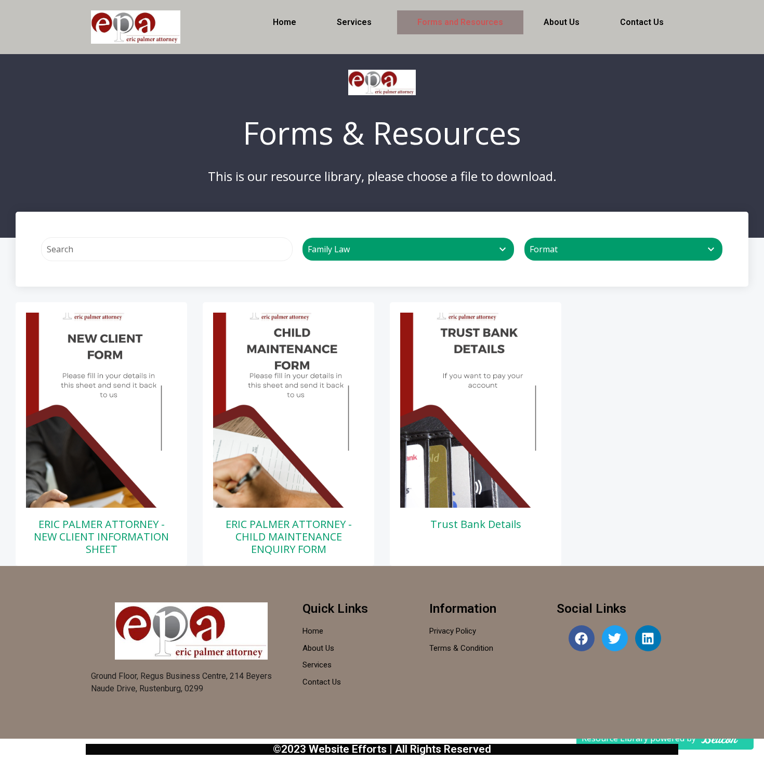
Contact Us (642, 22)
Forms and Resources (460, 22)
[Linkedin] (648, 638)
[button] (357, 22)
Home (284, 22)
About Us (561, 22)
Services (354, 22)
